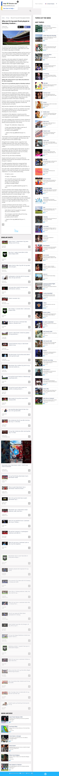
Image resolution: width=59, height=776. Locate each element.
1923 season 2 (46, 369)
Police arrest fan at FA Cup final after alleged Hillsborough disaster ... (19, 668)
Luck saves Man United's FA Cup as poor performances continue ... (18, 288)
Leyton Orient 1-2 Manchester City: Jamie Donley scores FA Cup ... (18, 242)
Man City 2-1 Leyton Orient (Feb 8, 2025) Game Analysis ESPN (18, 253)
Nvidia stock (46, 112)
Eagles (44, 45)
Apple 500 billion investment (47, 55)
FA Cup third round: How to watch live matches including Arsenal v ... (17, 388)
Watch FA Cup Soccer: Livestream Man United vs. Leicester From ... (17, 322)
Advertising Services (14, 773)
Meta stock (46, 121)
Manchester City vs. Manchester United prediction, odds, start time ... (17, 510)
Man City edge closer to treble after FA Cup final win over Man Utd (18, 690)
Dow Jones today (47, 188)
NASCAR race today (48, 360)
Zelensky (45, 217)
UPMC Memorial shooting (49, 35)
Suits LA (45, 274)
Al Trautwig (46, 73)
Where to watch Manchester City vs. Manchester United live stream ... (17, 487)
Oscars (45, 102)
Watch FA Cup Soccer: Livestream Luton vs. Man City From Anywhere (18, 543)
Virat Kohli (45, 226)
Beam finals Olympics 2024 (16, 717)
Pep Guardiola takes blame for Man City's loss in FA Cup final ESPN (18, 410)
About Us (28, 773)
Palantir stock (46, 131)
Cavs (44, 264)
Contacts (23, 773)
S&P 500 (45, 159)
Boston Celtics (46, 312)
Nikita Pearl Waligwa (14, 755)
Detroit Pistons (47, 178)
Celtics (44, 303)
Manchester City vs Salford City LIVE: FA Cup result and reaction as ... (19, 366)
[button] (51, 4)
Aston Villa (46, 388)
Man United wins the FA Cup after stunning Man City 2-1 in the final (18, 421)
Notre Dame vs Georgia (15, 736)
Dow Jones (45, 197)
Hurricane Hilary (13, 726)
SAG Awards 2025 (47, 341)
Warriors (45, 236)
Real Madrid (46, 379)
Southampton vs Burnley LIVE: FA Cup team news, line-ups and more (18, 277)
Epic (44, 207)
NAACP (45, 350)
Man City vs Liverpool (48, 398)
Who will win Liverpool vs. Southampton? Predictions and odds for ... (18, 532)
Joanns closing (46, 26)
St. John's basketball (48, 322)
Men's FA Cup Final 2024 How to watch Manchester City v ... (17, 498)
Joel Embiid (46, 64)
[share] (3, 224)
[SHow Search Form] (30, 10)
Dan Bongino (46, 245)
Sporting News (5, 27)
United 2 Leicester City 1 (14, 298)
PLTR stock (46, 169)
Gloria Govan (12, 745)
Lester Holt (46, 140)
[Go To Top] (45, 774)
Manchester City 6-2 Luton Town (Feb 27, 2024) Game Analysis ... (18, 554)
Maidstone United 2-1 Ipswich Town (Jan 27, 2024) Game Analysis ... (19, 644)
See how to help (8, 8)
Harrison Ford (46, 92)
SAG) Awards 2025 (47, 331)
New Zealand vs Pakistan (15, 764)
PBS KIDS (45, 83)
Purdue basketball (47, 293)
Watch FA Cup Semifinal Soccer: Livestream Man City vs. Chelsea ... (18, 521)
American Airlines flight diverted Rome (49, 284)
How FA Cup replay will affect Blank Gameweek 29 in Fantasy (16, 611)
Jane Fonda (46, 255)
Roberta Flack (46, 150)
